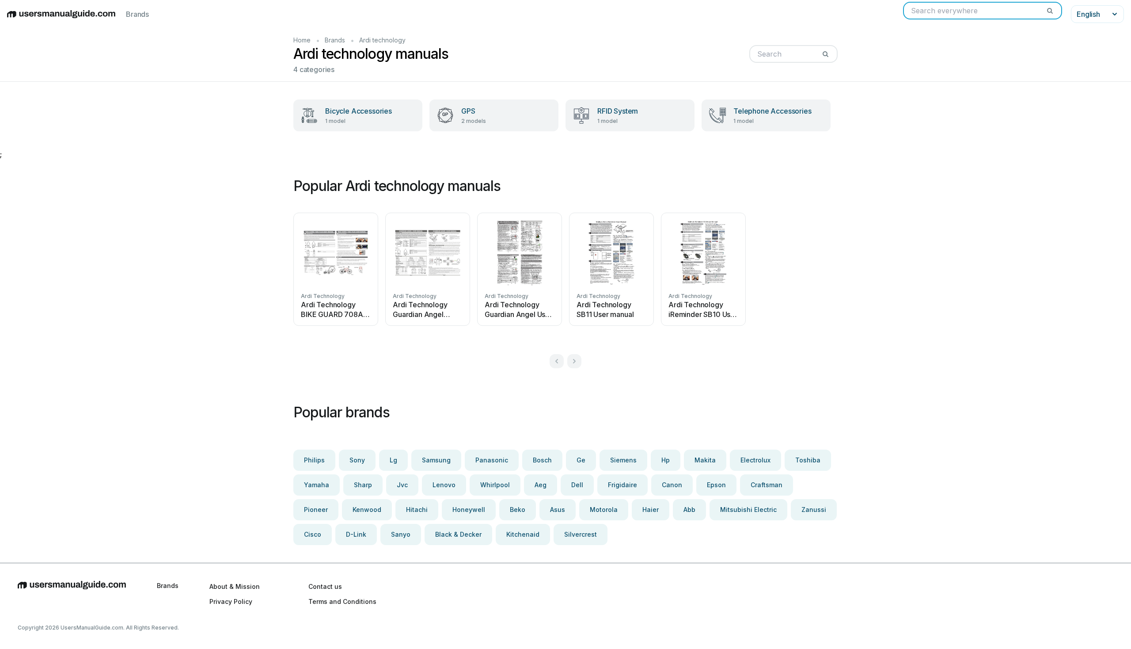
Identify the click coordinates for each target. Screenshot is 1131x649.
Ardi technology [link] (382, 40)
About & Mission (234, 586)
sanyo (400, 534)
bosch (542, 460)
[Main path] (72, 594)
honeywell (468, 509)
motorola (604, 509)
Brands (137, 14)
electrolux (755, 460)
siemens (623, 460)
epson (716, 485)
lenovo (444, 485)
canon (672, 485)
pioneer (316, 509)
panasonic (491, 460)
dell (577, 485)
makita (705, 460)
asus (557, 509)
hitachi (417, 509)
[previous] (557, 361)
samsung (436, 460)
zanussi (813, 509)
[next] (574, 361)
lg (393, 460)
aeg (541, 485)
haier (650, 509)
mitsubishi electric (748, 509)
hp (665, 460)
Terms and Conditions (342, 601)
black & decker (458, 534)
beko (517, 509)
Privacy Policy (230, 601)
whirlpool (495, 485)
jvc (402, 485)
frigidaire (622, 485)
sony (357, 460)
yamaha (316, 485)
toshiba (807, 460)
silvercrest (580, 534)
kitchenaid (522, 534)
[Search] (1049, 10)
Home (302, 40)
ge (581, 460)
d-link (356, 534)
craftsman (766, 485)
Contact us (325, 586)
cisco (312, 534)
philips (314, 460)
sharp (363, 485)
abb (689, 509)
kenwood (367, 509)
